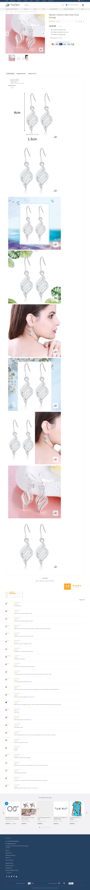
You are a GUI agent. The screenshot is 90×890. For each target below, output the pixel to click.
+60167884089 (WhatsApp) (13, 841)
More (82, 9)
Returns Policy (8, 867)
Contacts (8, 838)
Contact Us (7, 857)
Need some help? (9, 860)
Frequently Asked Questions (11, 870)
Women (11, 11)
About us (7, 850)
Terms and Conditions (10, 855)
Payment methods (9, 863)
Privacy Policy (8, 853)
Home (6, 11)
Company (7, 847)
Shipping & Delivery (9, 865)
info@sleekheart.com (11, 843)
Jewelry (15, 11)
